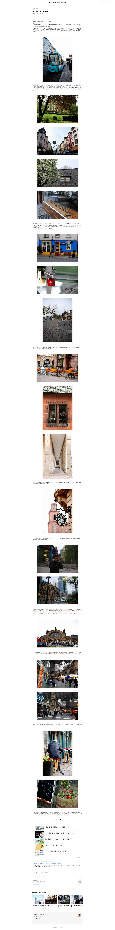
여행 (33, 876)
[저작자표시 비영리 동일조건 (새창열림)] (46, 872)
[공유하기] (36, 873)
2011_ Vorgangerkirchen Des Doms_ (39, 878)
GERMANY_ (37, 876)
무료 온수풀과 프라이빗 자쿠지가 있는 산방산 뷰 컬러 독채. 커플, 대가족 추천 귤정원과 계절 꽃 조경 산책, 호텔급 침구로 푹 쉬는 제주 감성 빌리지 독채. (57, 866)
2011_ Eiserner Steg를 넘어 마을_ (38, 882)
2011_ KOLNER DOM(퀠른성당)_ (38, 881)
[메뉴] (3, 2)
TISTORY (57, 927)
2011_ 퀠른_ (35, 880)
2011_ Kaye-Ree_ (36, 884)
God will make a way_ (38, 916)
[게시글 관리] (38, 873)
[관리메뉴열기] (113, 2)
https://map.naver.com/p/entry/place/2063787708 (44, 861)
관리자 (61, 927)
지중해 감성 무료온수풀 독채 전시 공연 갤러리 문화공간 (47, 863)
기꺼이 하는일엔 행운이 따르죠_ (57, 2)
